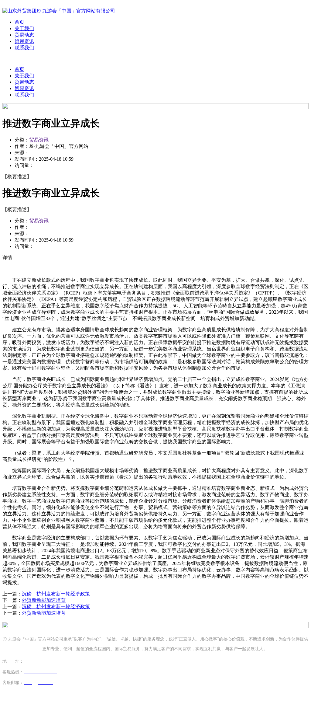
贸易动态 (24, 34)
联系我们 (24, 47)
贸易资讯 (24, 41)
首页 (19, 22)
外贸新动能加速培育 (44, 600)
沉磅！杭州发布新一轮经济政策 (56, 593)
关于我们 (24, 28)
